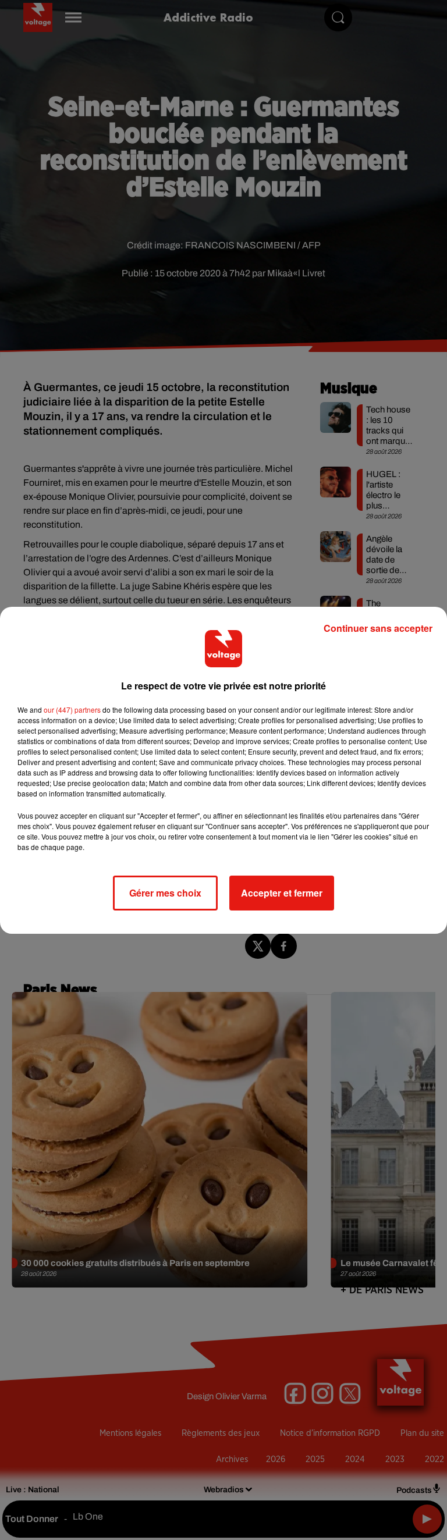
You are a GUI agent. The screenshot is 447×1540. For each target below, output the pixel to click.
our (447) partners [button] (72, 709)
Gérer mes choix (165, 892)
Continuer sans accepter (378, 628)
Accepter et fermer (281, 892)
